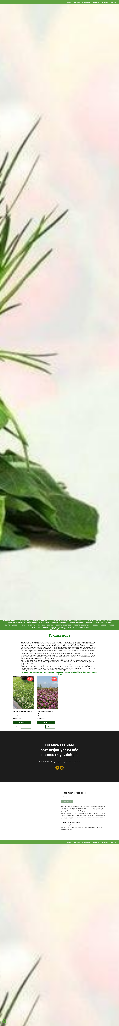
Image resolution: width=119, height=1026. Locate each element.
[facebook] (57, 768)
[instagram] (62, 768)
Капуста (31, 625)
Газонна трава (82, 627)
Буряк (108, 623)
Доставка (105, 2)
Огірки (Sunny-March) (42, 621)
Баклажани (44, 623)
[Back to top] (4, 1021)
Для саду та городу (59, 628)
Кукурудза (36, 627)
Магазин (77, 2)
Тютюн (70, 627)
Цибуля (50, 625)
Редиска (89, 623)
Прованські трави (81, 625)
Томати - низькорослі (83, 621)
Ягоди (45, 627)
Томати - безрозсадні (62, 621)
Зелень (95, 625)
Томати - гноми (15, 623)
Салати (62, 627)
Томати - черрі (30, 623)
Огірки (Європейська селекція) (16, 621)
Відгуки (113, 2)
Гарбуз (103, 625)
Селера (22, 625)
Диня (14, 625)
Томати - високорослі (105, 621)
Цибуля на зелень (63, 625)
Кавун (7, 625)
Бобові (111, 625)
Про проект (86, 2)
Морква (41, 625)
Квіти (53, 627)
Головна (68, 2)
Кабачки (99, 623)
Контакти (96, 2)
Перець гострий (76, 623)
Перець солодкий (59, 623)
